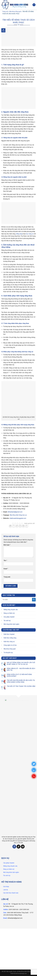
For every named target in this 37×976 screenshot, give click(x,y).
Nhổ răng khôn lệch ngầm (11, 624)
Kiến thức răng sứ (9, 641)
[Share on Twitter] (16, 526)
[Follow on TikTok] (18, 846)
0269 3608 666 (13, 909)
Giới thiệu (6, 886)
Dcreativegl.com (22, 973)
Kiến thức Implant (9, 634)
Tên (5, 560)
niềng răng (19, 234)
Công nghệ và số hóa (10, 645)
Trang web (7, 577)
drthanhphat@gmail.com (15, 512)
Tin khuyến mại (8, 652)
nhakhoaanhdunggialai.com (18, 518)
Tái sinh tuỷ (7, 620)
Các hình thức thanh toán (10, 893)
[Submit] (34, 599)
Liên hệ (5, 890)
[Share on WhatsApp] (10, 526)
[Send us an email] (23, 846)
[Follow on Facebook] (14, 846)
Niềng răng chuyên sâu (11, 609)
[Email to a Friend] (20, 526)
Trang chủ (5, 11)
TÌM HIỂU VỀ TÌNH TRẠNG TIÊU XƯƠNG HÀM (21, 686)
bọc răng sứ (30, 234)
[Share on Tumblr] (26, 526)
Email (6, 569)
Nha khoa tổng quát (15, 11)
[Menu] (34, 4)
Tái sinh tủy (6, 875)
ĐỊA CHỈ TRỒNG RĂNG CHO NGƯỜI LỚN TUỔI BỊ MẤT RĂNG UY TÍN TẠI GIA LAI (21, 663)
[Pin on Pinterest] (23, 526)
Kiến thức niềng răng (10, 638)
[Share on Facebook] (13, 526)
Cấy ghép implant (9, 617)
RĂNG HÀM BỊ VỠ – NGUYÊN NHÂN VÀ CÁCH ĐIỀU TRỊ (21, 669)
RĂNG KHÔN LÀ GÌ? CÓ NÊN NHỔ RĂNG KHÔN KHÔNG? (19, 675)
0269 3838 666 (24, 909)
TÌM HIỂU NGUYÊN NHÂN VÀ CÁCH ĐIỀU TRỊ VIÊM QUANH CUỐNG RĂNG (21, 681)
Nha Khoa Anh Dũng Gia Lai (18, 515)
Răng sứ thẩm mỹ (9, 613)
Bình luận (7, 545)
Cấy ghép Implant (8, 863)
